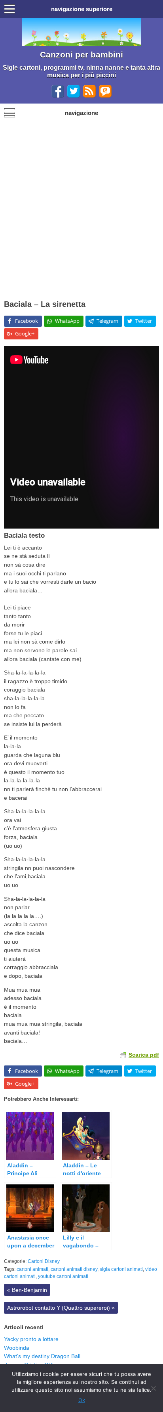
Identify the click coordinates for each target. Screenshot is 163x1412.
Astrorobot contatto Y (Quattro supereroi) (61, 1308)
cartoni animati (32, 1269)
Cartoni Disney (44, 1261)
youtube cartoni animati (63, 1276)
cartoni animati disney (74, 1269)
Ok (81, 1400)
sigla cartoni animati (121, 1269)
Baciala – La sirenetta (44, 304)
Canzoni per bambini (81, 54)
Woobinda (16, 1348)
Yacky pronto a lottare (31, 1339)
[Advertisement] (81, 207)
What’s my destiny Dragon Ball (42, 1356)
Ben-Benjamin (27, 1290)
